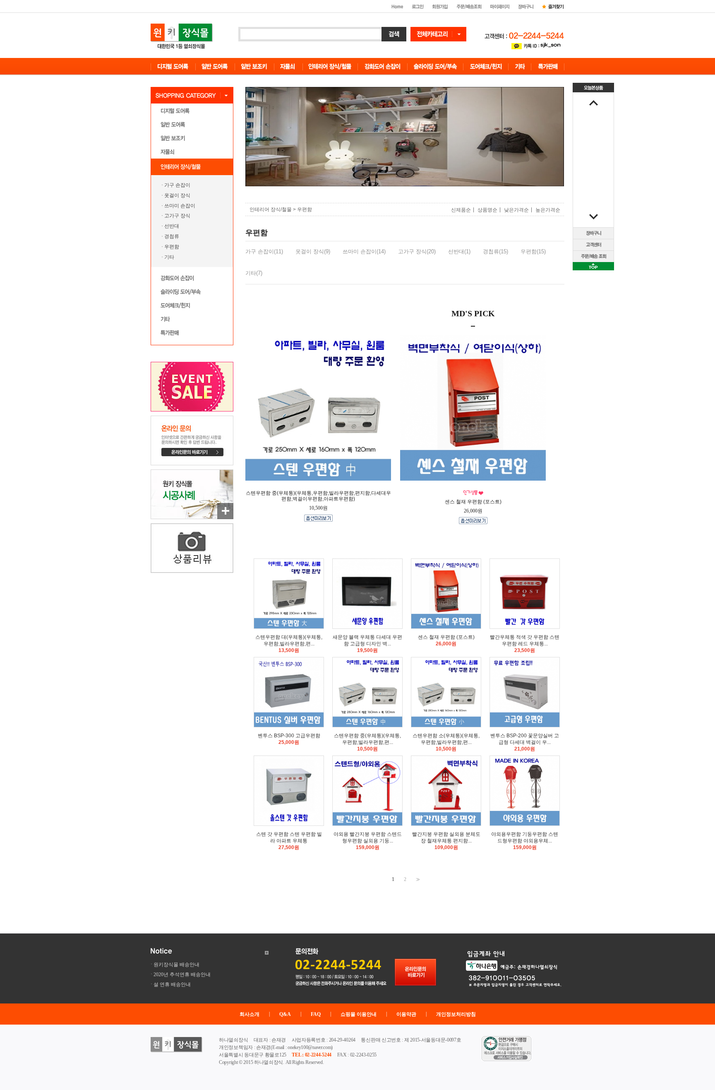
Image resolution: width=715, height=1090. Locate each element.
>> (417, 879)
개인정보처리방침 (456, 1014)
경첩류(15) (495, 251)
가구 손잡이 (177, 185)
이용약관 (406, 1014)
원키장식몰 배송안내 (176, 964)
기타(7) (253, 273)
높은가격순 (547, 210)
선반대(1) (459, 251)
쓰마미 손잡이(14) (364, 251)
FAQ (316, 1014)
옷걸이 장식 (177, 195)
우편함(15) (533, 251)
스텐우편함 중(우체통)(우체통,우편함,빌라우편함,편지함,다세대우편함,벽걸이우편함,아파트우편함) (318, 496)
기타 (169, 257)
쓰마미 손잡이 (179, 205)
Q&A (285, 1014)
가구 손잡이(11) (264, 251)
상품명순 (487, 210)
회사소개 (249, 1014)
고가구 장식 (177, 216)
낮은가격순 (516, 210)
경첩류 (171, 236)
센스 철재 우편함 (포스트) (473, 502)
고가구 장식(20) (417, 251)
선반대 (171, 226)
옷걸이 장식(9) (312, 251)
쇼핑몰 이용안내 (359, 1014)
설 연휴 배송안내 (172, 984)
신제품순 (461, 210)
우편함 (171, 247)
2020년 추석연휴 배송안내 (182, 974)
